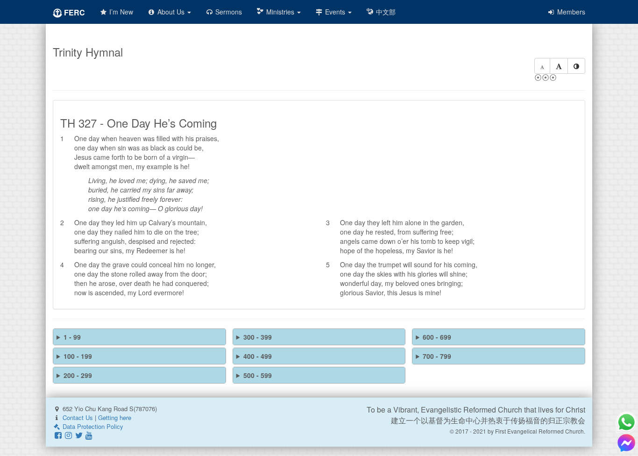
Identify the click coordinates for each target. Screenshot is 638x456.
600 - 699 (437, 337)
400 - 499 (257, 356)
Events (335, 11)
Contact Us (78, 417)
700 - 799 (437, 356)
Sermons (227, 11)
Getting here (114, 417)
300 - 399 (257, 337)
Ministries (280, 11)
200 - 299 (78, 375)
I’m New (120, 11)
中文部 (385, 11)
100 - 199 (78, 356)
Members (570, 11)
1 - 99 (72, 337)
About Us (171, 11)
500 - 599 (257, 375)
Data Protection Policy (92, 426)
